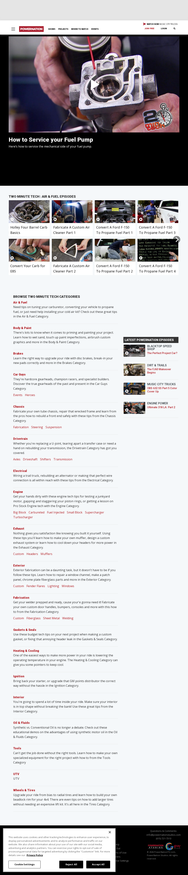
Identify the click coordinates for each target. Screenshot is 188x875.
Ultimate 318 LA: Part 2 (161, 407)
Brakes (18, 353)
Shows (51, 29)
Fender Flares (35, 586)
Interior (18, 697)
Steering (37, 427)
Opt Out (116, 848)
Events (95, 29)
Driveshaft (30, 459)
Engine (18, 492)
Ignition (18, 676)
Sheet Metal (51, 618)
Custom (18, 554)
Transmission (62, 459)
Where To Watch (79, 29)
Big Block (19, 512)
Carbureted (36, 512)
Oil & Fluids (21, 723)
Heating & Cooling (26, 651)
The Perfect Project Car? (162, 353)
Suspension (54, 427)
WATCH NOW (162, 24)
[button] (13, 29)
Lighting (53, 586)
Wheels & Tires (24, 790)
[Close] (110, 832)
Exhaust (18, 528)
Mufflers (46, 554)
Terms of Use (119, 852)
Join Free (149, 28)
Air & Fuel (20, 302)
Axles (16, 459)
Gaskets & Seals (24, 630)
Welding (67, 618)
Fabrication (21, 427)
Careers (116, 856)
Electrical (20, 471)
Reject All (71, 864)
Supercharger (94, 512)
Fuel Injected (55, 512)
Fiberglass (33, 618)
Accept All (98, 864)
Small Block (74, 512)
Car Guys (19, 374)
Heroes (30, 395)
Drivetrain (20, 439)
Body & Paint (22, 328)
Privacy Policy (35, 855)
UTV (16, 774)
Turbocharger (23, 517)
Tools (17, 748)
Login (164, 28)
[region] (59, 850)
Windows (68, 586)
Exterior (19, 565)
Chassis (18, 406)
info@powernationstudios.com (164, 834)
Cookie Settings (25, 864)
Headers (32, 554)
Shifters (45, 459)
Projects (63, 29)
